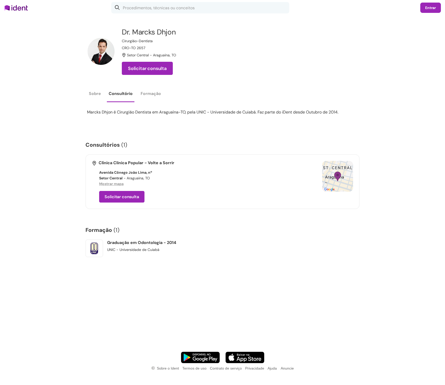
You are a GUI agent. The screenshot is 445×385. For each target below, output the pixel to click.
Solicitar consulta (147, 68)
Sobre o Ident (168, 368)
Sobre (95, 93)
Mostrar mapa (111, 183)
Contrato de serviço (226, 368)
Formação (151, 93)
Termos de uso (194, 368)
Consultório (121, 93)
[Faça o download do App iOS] (245, 357)
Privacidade (254, 368)
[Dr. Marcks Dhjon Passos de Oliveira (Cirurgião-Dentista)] (101, 51)
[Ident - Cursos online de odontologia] (17, 7)
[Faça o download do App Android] (200, 357)
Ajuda (272, 368)
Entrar (430, 7)
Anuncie (287, 368)
